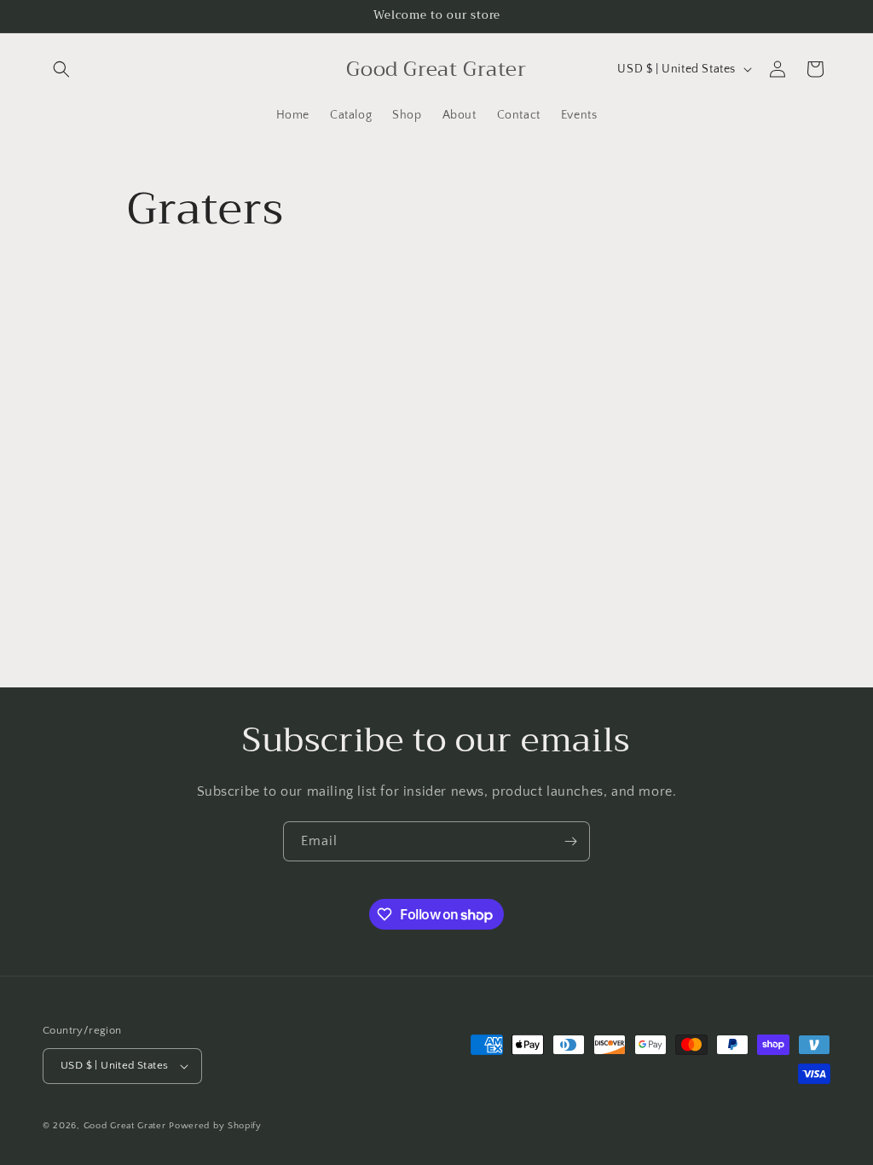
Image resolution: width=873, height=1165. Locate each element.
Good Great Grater (125, 1126)
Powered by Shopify (215, 1126)
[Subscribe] (570, 841)
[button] (61, 69)
